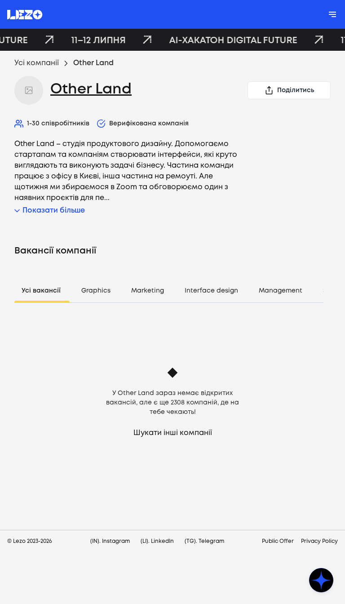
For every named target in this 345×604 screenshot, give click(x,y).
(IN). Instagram (110, 541)
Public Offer (278, 541)
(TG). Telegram (204, 541)
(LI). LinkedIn (157, 541)
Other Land (91, 89)
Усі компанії (36, 63)
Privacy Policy (319, 541)
